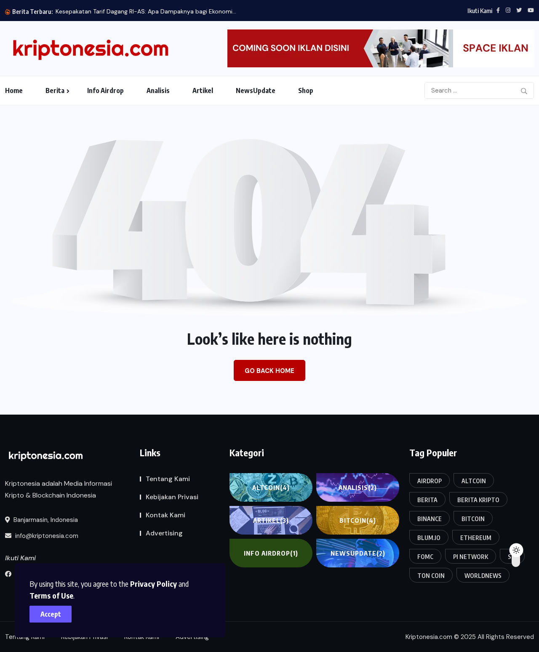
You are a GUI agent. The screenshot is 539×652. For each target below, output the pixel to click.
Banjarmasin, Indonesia (45, 520)
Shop (305, 90)
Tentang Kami (168, 478)
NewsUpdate (255, 90)
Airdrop (429, 480)
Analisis (158, 90)
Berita (54, 90)
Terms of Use (51, 595)
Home (14, 90)
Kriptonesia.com (429, 637)
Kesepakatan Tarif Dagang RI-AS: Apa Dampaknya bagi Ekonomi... (146, 11)
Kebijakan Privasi (172, 496)
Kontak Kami (165, 515)
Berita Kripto (478, 499)
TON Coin (431, 575)
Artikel (202, 90)
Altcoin (271, 487)
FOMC (425, 556)
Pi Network (470, 556)
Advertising (164, 533)
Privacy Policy (153, 583)
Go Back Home (269, 371)
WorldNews (483, 575)
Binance (429, 518)
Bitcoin (357, 520)
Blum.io (428, 537)
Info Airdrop (105, 90)
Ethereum (475, 537)
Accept (50, 614)
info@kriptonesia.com (45, 536)
